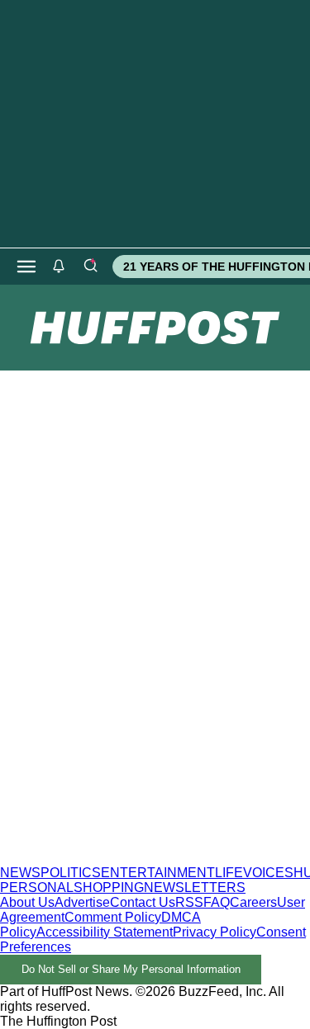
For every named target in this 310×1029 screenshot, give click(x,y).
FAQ (216, 902)
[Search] (90, 266)
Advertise (82, 902)
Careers (253, 902)
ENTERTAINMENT (158, 873)
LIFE (229, 873)
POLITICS (71, 873)
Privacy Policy (214, 932)
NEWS (20, 873)
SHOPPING (109, 887)
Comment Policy (112, 917)
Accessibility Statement (104, 932)
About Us (27, 902)
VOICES (268, 873)
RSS (189, 902)
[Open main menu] (26, 266)
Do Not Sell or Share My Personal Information (131, 969)
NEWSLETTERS (195, 887)
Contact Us (142, 902)
